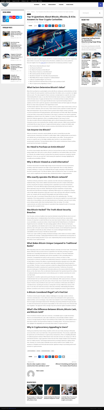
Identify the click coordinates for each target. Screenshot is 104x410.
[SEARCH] (99, 13)
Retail (44, 4)
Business (36, 4)
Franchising (69, 4)
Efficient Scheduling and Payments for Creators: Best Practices (66, 365)
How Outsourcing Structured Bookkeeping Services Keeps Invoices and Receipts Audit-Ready (16, 45)
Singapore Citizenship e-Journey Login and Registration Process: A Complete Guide (16, 56)
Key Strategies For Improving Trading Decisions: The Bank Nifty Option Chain (34, 398)
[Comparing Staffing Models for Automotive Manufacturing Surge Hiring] (6, 33)
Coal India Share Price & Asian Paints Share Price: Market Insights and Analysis (69, 398)
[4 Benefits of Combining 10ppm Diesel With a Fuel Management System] (6, 77)
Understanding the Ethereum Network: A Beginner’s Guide (52, 397)
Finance (28, 14)
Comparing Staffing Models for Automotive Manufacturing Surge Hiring (16, 34)
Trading (61, 4)
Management (52, 4)
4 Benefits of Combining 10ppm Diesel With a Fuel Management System (16, 77)
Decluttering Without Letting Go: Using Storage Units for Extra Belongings (16, 67)
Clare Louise (30, 22)
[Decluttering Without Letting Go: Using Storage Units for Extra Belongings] (6, 66)
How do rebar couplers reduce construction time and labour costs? (38, 365)
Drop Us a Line (34, 1)
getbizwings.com (12, 408)
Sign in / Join (25, 1)
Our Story (40, 1)
